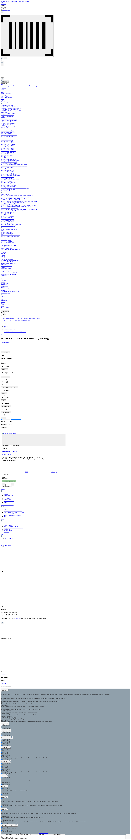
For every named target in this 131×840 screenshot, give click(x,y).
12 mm (7, 390)
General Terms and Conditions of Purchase (14, 512)
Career (5, 502)
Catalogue (54, 472)
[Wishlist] (12, 76)
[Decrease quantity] (3, 484)
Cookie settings (8, 834)
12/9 (6, 382)
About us (6, 494)
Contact (2, 2)
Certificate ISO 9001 (9, 495)
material (3, 393)
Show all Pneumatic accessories (8, 136)
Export (31, 86)
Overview (3, 86)
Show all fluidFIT (5, 127)
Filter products (6, 352)
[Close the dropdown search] (5, 58)
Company (3, 489)
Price (2, 418)
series (2, 363)
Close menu (6, 81)
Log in (2, 84)
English (4, 8)
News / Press (7, 498)
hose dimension (4, 376)
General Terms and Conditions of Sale (13, 511)
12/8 (6, 381)
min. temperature (5, 412)
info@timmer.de (6, 542)
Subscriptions (36, 86)
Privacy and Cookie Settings (10, 513)
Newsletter (3, 4)
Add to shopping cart (7, 486)
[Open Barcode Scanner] (27, 36)
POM (6, 396)
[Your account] (2, 78)
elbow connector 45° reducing (9, 451)
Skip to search (14, 1)
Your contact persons (9, 501)
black (8, 403)
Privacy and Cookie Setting (7, 505)
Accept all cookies (57, 834)
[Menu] (2, 12)
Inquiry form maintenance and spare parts (13, 528)
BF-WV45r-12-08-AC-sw (6, 454)
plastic (6, 397)
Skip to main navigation (23, 1)
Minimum (6, 421)
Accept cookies (41, 834)
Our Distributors (7, 499)
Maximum (6, 424)
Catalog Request (8, 525)
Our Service (6, 523)
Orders (27, 86)
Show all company (5, 293)
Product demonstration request (11, 526)
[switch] (1, 691)
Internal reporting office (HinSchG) (12, 515)
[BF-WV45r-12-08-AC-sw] (9, 433)
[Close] (1, 836)
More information (43, 833)
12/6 (6, 379)
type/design (4, 369)
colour (2, 400)
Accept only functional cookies (25, 834)
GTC (5, 509)
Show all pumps (5, 102)
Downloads (6, 532)
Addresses (14, 86)
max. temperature (5, 406)
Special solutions (8, 530)
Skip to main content (6, 1)
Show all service (5, 277)
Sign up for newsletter (6, 545)
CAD (26, 472)
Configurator (7, 529)
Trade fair (6, 497)
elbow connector (9, 372)
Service (2, 519)
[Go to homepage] (5, 10)
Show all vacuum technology (8, 226)
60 (6, 409)
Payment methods (21, 86)
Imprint (5, 516)
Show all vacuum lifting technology (9, 236)
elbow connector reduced (11, 373)
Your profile (9, 86)
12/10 (6, 384)
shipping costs (17, 618)
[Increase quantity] (12, 484)
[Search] (2, 58)
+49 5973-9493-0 (8, 538)
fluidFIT (7, 366)
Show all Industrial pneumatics (8, 190)
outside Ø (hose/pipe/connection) (8, 387)
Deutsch (4, 7)
